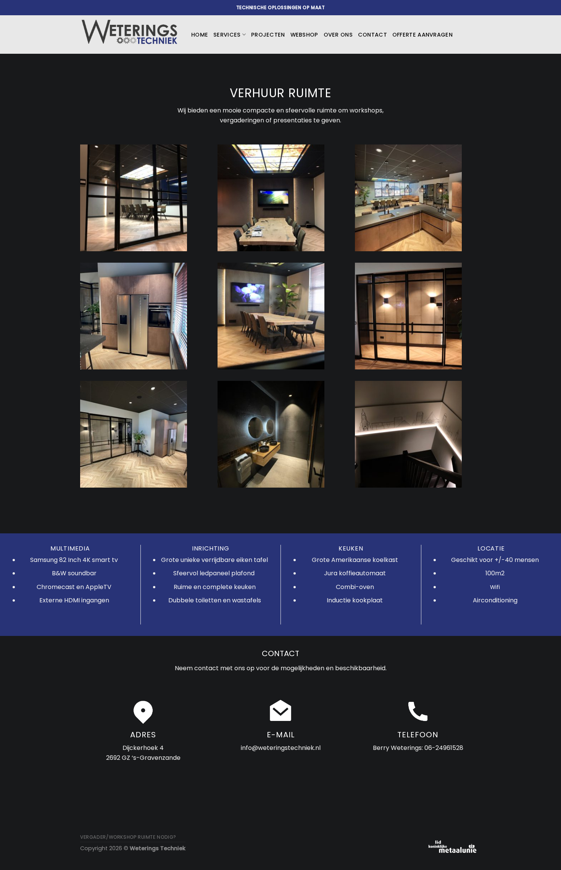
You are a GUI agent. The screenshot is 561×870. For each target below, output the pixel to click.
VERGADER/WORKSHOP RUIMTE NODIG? (128, 837)
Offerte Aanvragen (422, 35)
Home (199, 35)
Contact (372, 35)
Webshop (304, 35)
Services (226, 35)
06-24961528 (443, 747)
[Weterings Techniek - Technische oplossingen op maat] (130, 34)
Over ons (338, 35)
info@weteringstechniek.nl (281, 747)
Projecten (268, 35)
